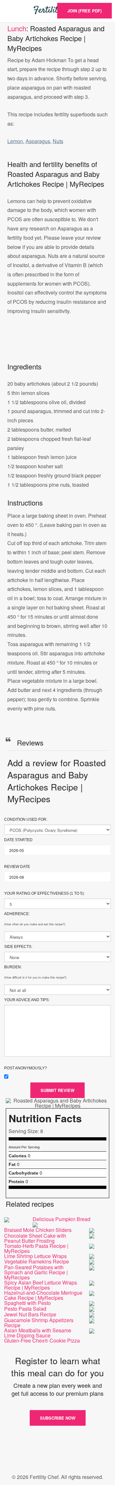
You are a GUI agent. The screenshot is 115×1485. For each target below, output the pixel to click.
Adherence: (17, 914)
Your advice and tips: (27, 1000)
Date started (18, 840)
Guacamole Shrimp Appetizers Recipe (38, 1322)
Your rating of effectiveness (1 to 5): (44, 893)
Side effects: (18, 947)
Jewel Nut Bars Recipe (30, 1314)
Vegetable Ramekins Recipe (36, 1261)
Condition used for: (25, 819)
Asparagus (38, 141)
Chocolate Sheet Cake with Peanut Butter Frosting (35, 1238)
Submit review (57, 1090)
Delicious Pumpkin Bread (61, 1219)
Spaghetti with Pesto (27, 1303)
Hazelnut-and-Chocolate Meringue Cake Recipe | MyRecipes (43, 1295)
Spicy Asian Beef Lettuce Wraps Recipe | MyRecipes (40, 1285)
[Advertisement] (57, 345)
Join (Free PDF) (84, 11)
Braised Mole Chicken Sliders (38, 1230)
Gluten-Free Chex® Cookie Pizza (42, 1340)
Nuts (58, 141)
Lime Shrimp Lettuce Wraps (35, 1256)
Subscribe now (57, 1418)
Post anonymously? (25, 1068)
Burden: (13, 967)
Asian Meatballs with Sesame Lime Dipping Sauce (37, 1333)
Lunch (16, 28)
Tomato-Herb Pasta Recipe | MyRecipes (36, 1248)
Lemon (15, 141)
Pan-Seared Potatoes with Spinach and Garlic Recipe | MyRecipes (36, 1272)
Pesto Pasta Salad (25, 1308)
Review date (17, 867)
